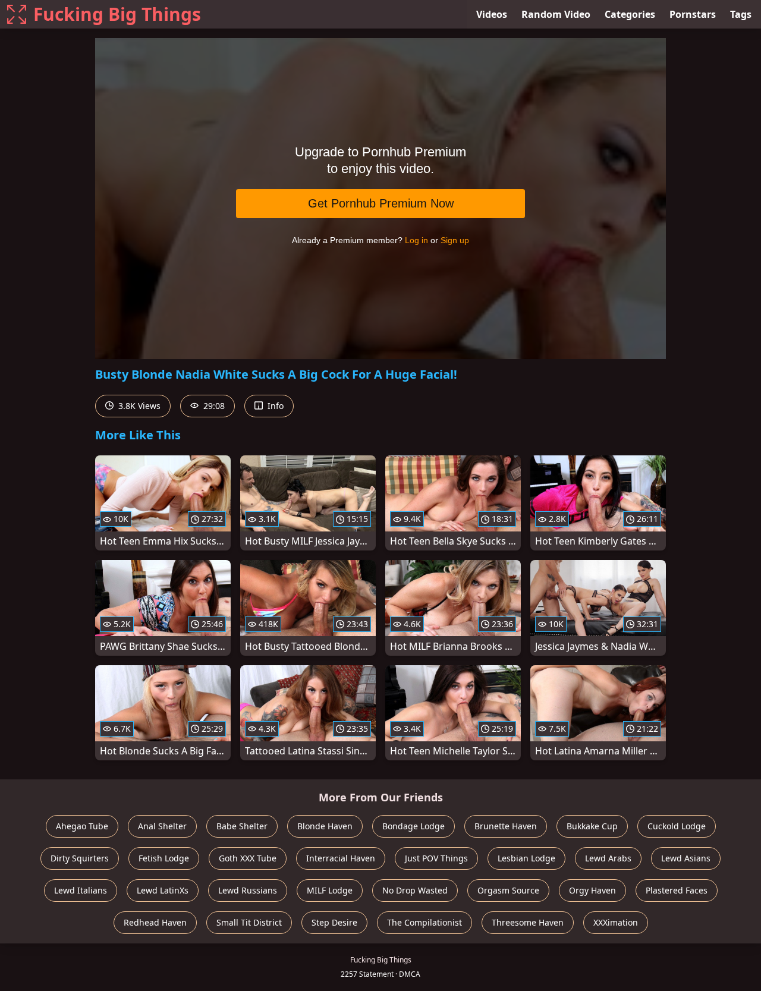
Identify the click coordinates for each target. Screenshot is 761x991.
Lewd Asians (685, 858)
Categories (630, 14)
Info (274, 405)
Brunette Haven (505, 826)
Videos (491, 14)
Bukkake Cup (592, 826)
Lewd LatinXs (162, 890)
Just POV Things (436, 858)
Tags (740, 14)
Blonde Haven (325, 826)
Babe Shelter (242, 826)
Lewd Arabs (608, 858)
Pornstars (692, 14)
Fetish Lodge (164, 858)
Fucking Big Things (117, 14)
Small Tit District (249, 922)
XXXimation (615, 922)
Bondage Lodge (413, 826)
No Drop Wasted (415, 890)
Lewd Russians (247, 890)
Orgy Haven (592, 890)
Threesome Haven (528, 922)
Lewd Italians (80, 890)
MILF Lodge (330, 890)
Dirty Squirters (80, 858)
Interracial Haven (340, 858)
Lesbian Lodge (526, 858)
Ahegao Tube (82, 826)
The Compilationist (424, 922)
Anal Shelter (162, 826)
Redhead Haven (155, 922)
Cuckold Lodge (676, 826)
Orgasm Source (508, 890)
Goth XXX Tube (247, 858)
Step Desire (334, 922)
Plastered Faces (676, 890)
